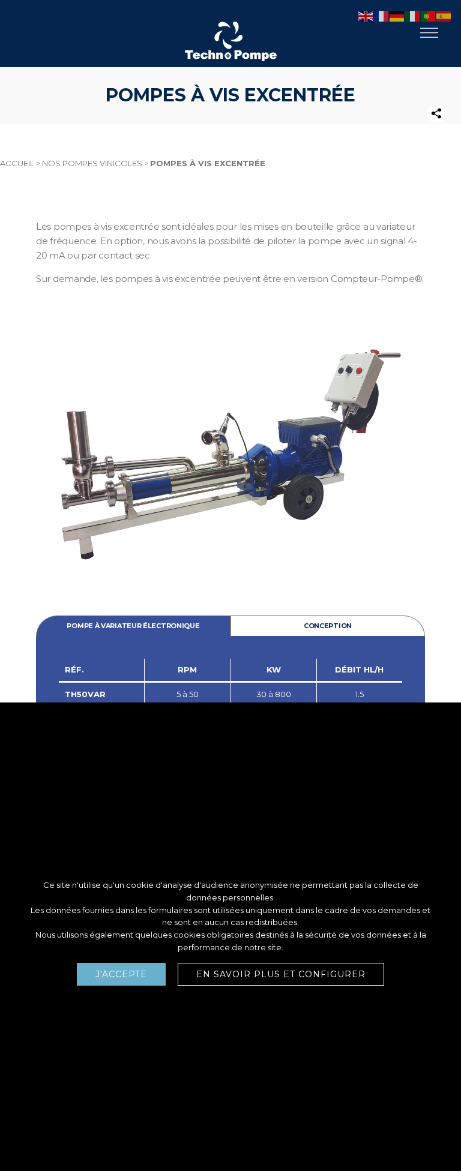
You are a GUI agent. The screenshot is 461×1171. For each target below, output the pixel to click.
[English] (366, 15)
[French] (382, 15)
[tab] (133, 625)
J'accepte (121, 974)
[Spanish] (444, 15)
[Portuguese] (428, 15)
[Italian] (413, 15)
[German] (397, 15)
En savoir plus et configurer (281, 974)
